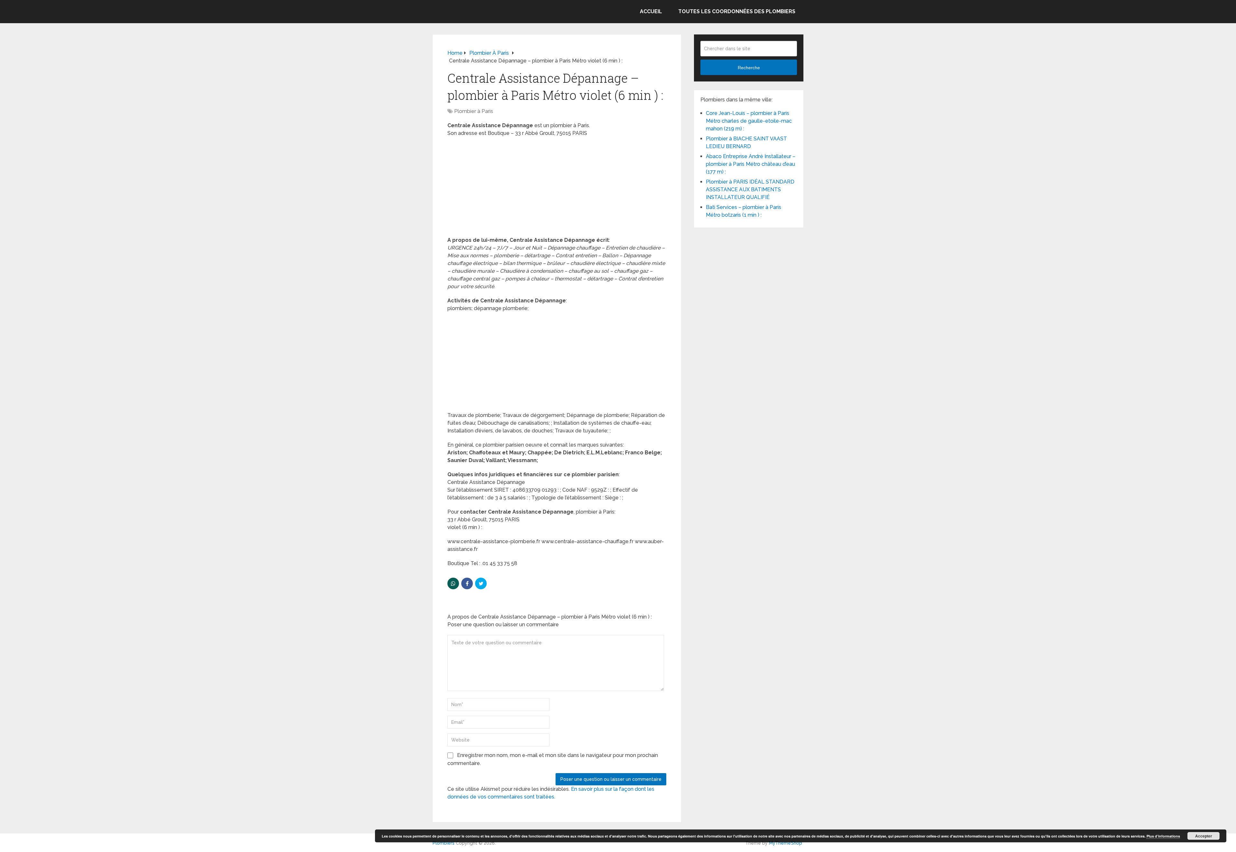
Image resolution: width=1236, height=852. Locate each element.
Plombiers (443, 843)
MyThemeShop (785, 843)
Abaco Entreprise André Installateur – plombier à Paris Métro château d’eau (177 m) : (750, 164)
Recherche (749, 67)
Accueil (651, 11)
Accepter (1203, 836)
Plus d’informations (1163, 836)
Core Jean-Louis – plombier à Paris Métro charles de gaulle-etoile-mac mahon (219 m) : (749, 121)
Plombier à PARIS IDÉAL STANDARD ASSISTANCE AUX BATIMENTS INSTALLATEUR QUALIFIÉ (750, 189)
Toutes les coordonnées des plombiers (736, 11)
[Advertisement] (556, 189)
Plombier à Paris (473, 111)
